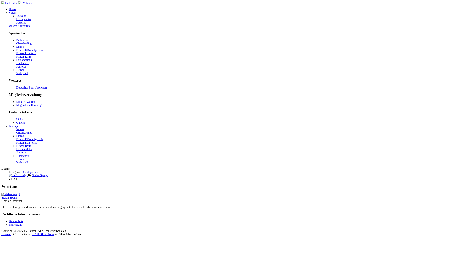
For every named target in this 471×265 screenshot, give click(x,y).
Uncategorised (30, 172)
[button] (12, 12)
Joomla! (6, 234)
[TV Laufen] (17, 3)
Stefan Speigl (9, 197)
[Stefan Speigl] (18, 175)
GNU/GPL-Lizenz (43, 234)
